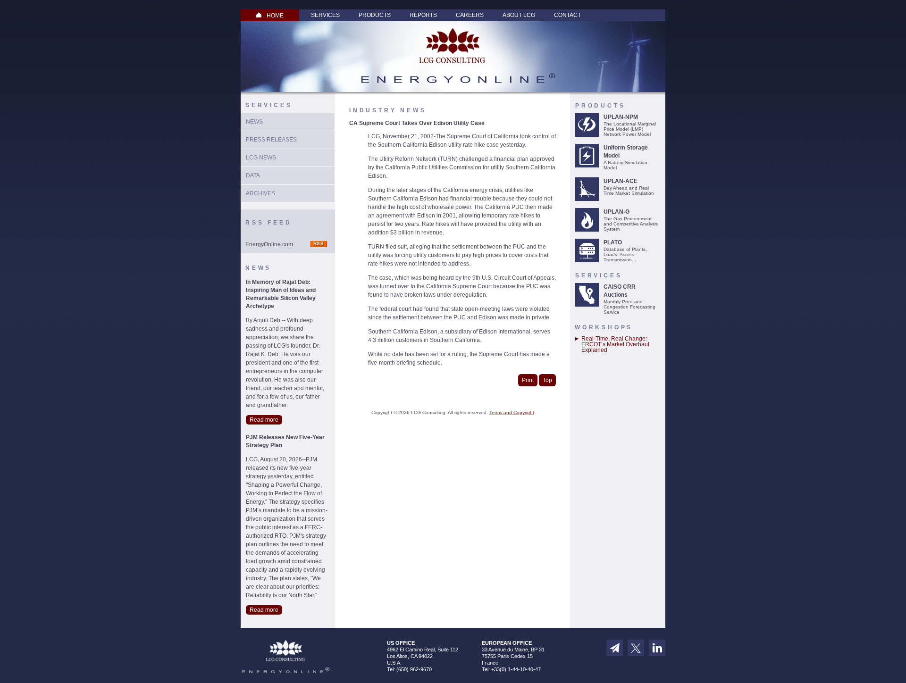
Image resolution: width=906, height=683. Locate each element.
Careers (470, 15)
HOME (275, 15)
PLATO (613, 242)
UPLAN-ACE (621, 181)
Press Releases (271, 139)
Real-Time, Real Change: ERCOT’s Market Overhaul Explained (615, 344)
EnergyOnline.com (269, 244)
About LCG (519, 15)
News (254, 121)
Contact (567, 15)
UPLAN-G (616, 211)
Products (375, 15)
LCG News (261, 157)
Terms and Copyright (511, 412)
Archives (260, 193)
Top (547, 380)
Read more (264, 419)
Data (253, 175)
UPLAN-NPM (621, 117)
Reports (423, 15)
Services (325, 15)
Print (528, 380)
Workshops (604, 327)
